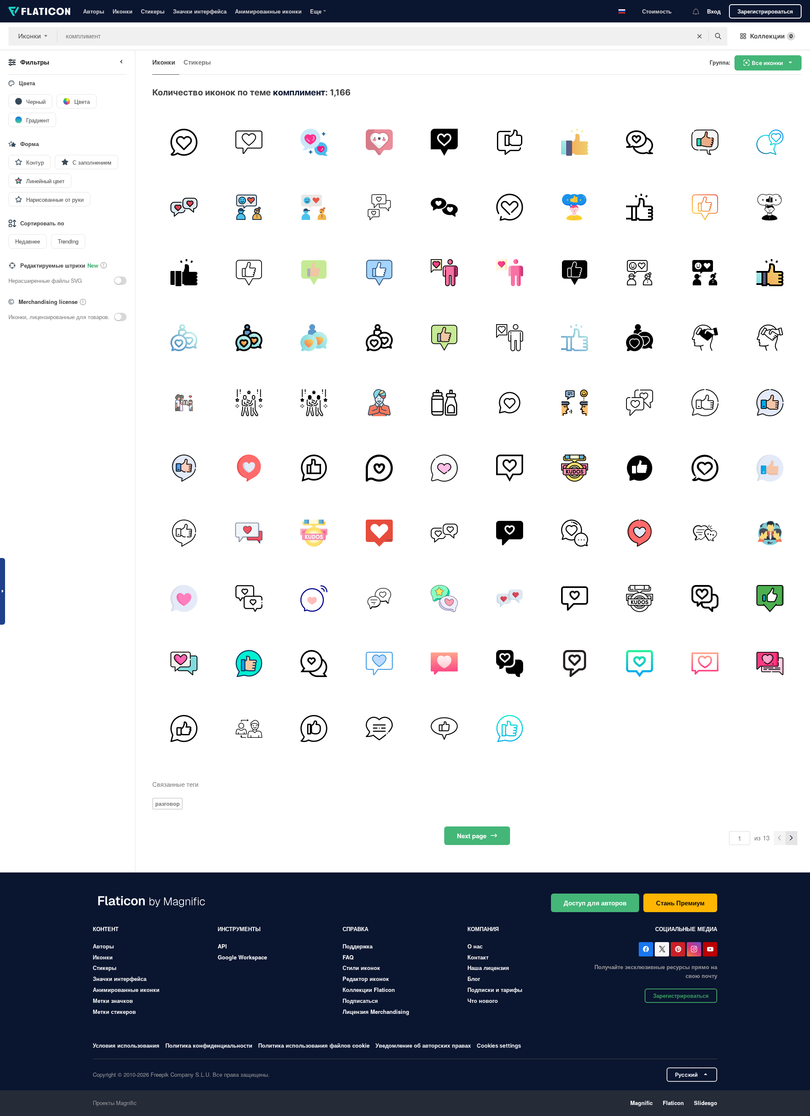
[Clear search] (699, 36)
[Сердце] (444, 142)
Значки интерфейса (200, 11)
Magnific (641, 1103)
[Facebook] (646, 949)
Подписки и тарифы (494, 990)
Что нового (482, 1001)
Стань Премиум (680, 902)
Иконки (122, 11)
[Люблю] (314, 142)
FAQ (348, 957)
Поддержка (358, 946)
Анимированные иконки (268, 11)
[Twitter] (662, 949)
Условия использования (126, 1045)
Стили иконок (361, 968)
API (222, 946)
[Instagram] (694, 949)
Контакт (478, 957)
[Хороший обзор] (314, 468)
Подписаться (360, 1001)
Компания (483, 929)
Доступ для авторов (595, 902)
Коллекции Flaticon (369, 990)
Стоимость (657, 11)
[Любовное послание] (249, 142)
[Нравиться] (444, 468)
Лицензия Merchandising (376, 1012)
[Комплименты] (249, 207)
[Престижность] (574, 468)
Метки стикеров (114, 1012)
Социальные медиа (686, 929)
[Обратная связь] (705, 142)
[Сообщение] (314, 663)
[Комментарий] (379, 533)
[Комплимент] (574, 142)
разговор (167, 803)
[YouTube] (710, 949)
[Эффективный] (574, 403)
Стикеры (153, 11)
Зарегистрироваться (765, 11)
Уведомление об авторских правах (423, 1045)
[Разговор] (574, 533)
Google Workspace (242, 957)
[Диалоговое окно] (705, 468)
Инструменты (239, 929)
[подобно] (379, 142)
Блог (473, 979)
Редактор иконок (366, 979)
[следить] (249, 598)
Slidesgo (705, 1103)
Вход (714, 11)
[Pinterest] (678, 949)
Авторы (93, 11)
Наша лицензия (488, 968)
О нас (475, 946)
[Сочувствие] (770, 533)
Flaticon (673, 1103)
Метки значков (113, 1001)
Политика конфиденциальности (208, 1045)
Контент (106, 929)
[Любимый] (770, 142)
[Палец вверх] (184, 468)
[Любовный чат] (509, 207)
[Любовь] (379, 598)
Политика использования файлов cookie (314, 1045)
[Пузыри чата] (184, 207)
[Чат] (184, 142)
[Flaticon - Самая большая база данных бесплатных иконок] (39, 11)
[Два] (444, 207)
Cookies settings (499, 1046)
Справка (355, 929)
